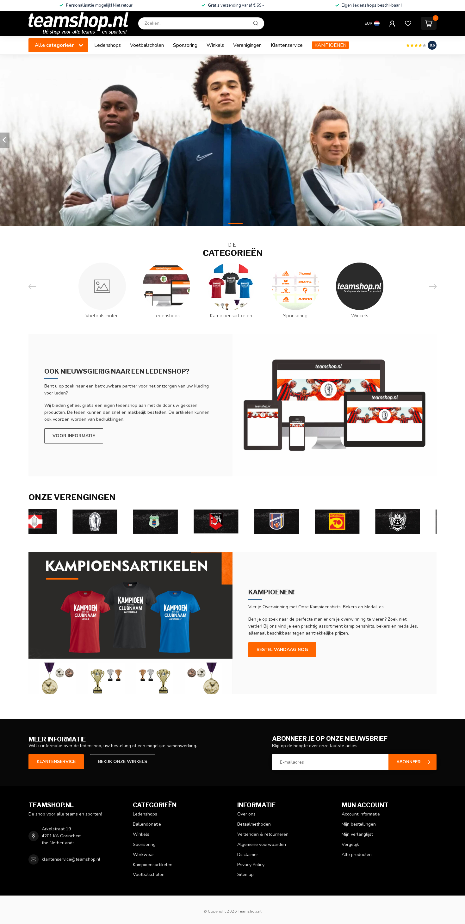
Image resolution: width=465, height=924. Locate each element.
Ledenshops (107, 45)
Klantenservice (287, 45)
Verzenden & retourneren (262, 834)
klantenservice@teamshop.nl (71, 859)
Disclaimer (247, 855)
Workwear (143, 855)
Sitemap (245, 874)
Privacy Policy (250, 865)
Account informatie (361, 814)
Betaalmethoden (254, 824)
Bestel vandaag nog (282, 650)
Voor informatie (74, 436)
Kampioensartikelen (152, 865)
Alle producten (357, 855)
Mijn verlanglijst (357, 834)
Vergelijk (350, 844)
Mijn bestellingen (359, 824)
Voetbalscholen (147, 45)
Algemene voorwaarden (261, 844)
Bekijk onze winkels (122, 762)
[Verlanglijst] (408, 23)
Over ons (246, 814)
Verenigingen (247, 45)
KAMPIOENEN (330, 45)
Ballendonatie (147, 824)
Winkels (215, 45)
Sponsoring (185, 45)
